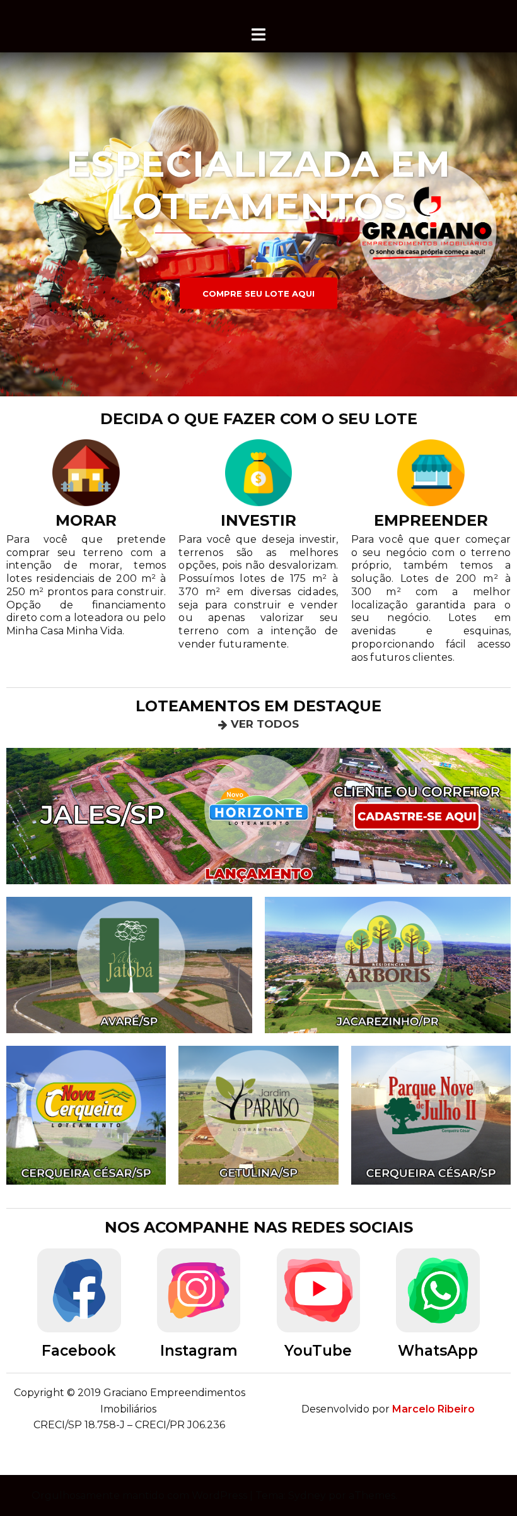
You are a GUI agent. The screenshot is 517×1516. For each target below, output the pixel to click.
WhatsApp (438, 1350)
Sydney (307, 1495)
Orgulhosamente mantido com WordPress (139, 1495)
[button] (258, 725)
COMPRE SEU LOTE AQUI (258, 293)
